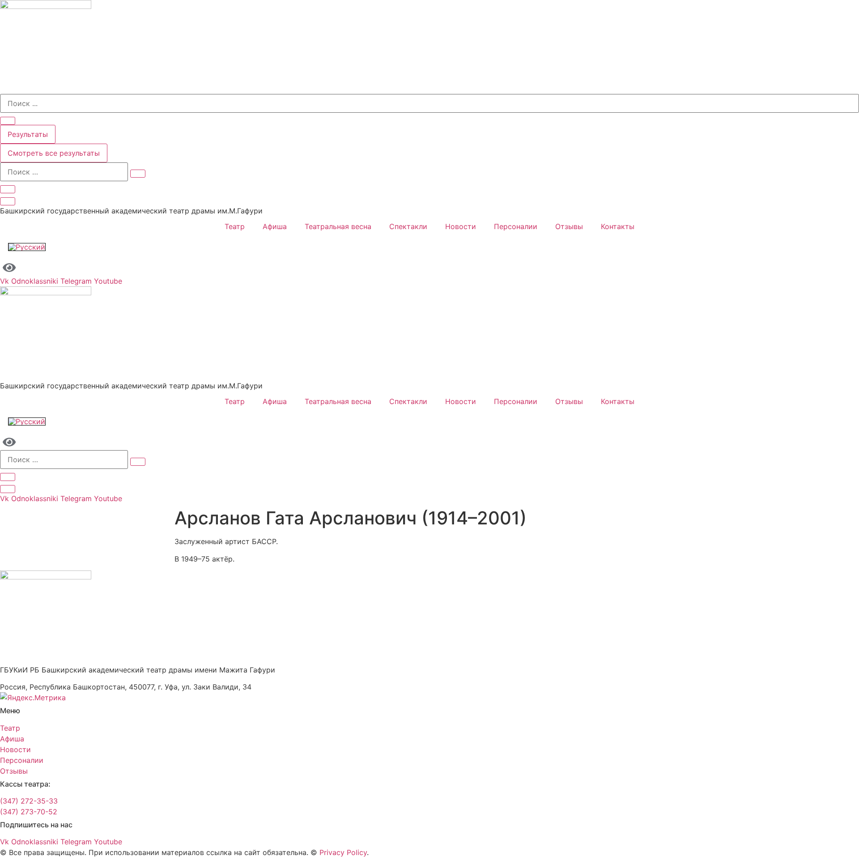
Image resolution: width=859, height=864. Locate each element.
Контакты (617, 226)
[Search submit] (7, 121)
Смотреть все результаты (54, 153)
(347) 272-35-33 (29, 800)
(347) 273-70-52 (28, 811)
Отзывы (569, 226)
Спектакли (408, 226)
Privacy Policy (343, 852)
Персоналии (515, 226)
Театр (235, 226)
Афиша (275, 226)
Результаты (28, 134)
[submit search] (137, 174)
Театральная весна (338, 226)
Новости (460, 226)
